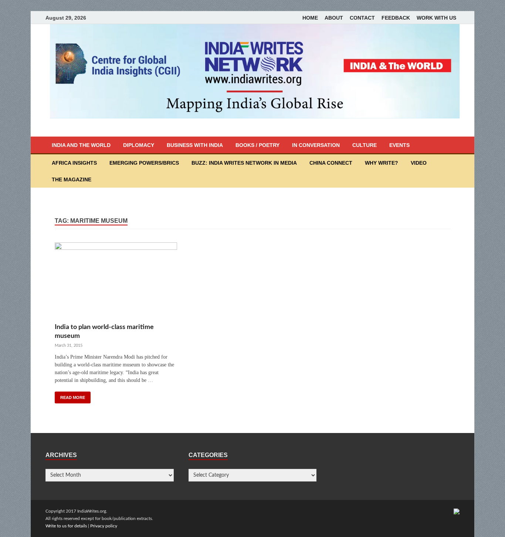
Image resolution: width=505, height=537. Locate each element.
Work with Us (436, 18)
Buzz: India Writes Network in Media (244, 163)
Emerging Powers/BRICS (144, 163)
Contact (362, 18)
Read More (72, 397)
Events (399, 145)
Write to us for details (66, 526)
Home (310, 18)
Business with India (195, 145)
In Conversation (316, 145)
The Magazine (71, 179)
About (334, 18)
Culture (364, 145)
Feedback (396, 18)
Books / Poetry (257, 145)
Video (419, 163)
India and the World (81, 145)
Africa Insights (74, 163)
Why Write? (381, 163)
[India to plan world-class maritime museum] (116, 282)
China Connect (330, 163)
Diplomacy (138, 145)
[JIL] (457, 511)
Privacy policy (103, 526)
